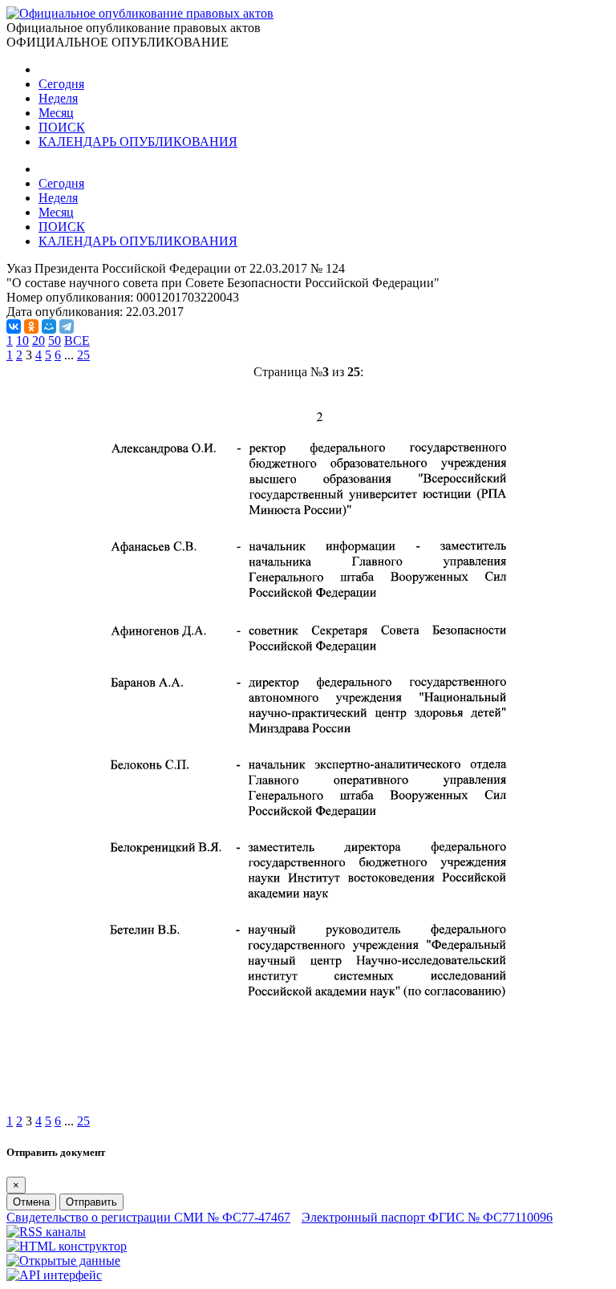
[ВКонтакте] (13, 326)
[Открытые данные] (63, 1260)
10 (22, 340)
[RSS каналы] (46, 1231)
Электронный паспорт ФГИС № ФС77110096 (427, 1217)
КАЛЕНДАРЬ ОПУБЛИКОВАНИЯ (137, 141)
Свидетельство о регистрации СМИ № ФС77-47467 (148, 1217)
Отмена (31, 1202)
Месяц (56, 113)
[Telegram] (66, 326)
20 (38, 340)
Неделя (58, 98)
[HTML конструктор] (66, 1246)
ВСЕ (77, 340)
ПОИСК (61, 127)
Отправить (91, 1202)
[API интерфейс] (54, 1275)
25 (83, 355)
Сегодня (61, 84)
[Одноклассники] (31, 326)
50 (54, 340)
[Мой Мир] (49, 326)
